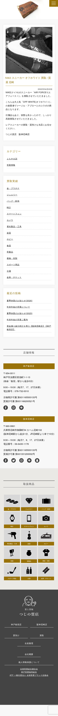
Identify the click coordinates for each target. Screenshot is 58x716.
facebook (5, 407)
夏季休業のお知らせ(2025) (20, 313)
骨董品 (10, 251)
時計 (9, 207)
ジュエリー (12, 194)
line (21, 407)
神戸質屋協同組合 (29, 672)
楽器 (9, 232)
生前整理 (29, 643)
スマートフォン (14, 213)
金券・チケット (14, 277)
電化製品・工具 (14, 226)
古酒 (9, 271)
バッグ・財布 (13, 201)
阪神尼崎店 (42, 624)
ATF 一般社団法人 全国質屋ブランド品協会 (29, 675)
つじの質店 (29, 605)
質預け (16, 635)
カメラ (10, 220)
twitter (13, 460)
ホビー (10, 239)
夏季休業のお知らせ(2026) (20, 300)
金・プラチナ (13, 188)
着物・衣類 (12, 258)
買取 (42, 635)
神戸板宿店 (16, 624)
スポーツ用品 (13, 264)
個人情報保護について (29, 662)
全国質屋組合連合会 (29, 669)
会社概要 (29, 654)
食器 (9, 245)
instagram (13, 407)
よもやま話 (12, 158)
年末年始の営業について (18, 306)
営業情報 (11, 165)
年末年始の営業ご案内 (17, 319)
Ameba (37, 460)
